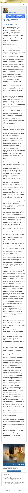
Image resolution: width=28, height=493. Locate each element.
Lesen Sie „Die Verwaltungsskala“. (10, 475)
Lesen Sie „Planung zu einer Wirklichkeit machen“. (13, 478)
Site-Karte (20, 490)
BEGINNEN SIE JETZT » (15, 15)
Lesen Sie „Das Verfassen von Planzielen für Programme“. (14, 482)
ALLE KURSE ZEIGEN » (15, 19)
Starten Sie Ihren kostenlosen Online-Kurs (13, 4)
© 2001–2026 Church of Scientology (12, 490)
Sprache (3, 4)
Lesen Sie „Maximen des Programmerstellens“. (12, 483)
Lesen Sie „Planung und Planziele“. (10, 477)
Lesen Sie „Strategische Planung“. (10, 479)
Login (23, 4)
